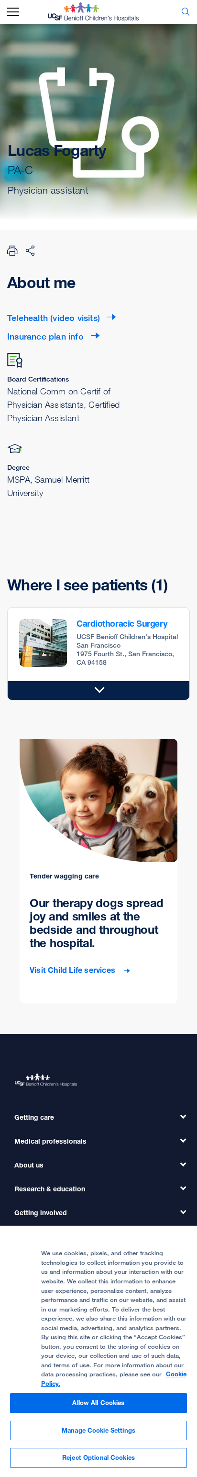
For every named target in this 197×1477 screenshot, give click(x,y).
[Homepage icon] (100, 11)
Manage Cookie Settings (98, 1430)
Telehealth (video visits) (53, 317)
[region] (98, 1351)
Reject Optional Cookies (98, 1457)
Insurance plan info (45, 336)
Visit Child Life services (73, 970)
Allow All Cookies (98, 1402)
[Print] (12, 250)
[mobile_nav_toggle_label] (13, 12)
